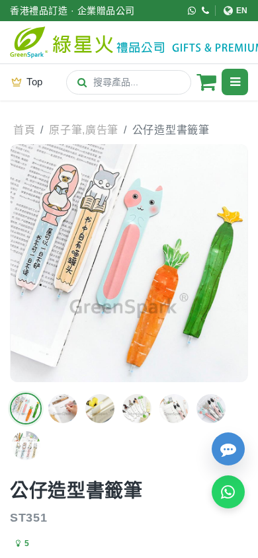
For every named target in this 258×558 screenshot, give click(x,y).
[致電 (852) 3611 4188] (206, 10)
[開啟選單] (235, 82)
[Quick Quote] (228, 448)
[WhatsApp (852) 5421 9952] (192, 10)
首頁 (24, 130)
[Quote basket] (206, 82)
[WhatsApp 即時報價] (228, 491)
